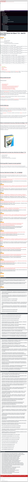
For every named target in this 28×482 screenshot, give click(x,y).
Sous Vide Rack (5, 22)
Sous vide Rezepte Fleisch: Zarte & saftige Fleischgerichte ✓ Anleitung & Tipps (12, 453)
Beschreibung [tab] (3, 66)
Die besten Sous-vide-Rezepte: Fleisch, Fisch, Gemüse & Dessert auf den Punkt (13, 463)
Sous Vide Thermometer (6, 19)
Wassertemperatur (6, 91)
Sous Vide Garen (8, 71)
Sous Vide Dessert (5, 29)
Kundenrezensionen (4, 69)
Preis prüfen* (2, 37)
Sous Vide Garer (5, 16)
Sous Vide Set (4, 14)
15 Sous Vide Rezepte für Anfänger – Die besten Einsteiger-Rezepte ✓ (11, 460)
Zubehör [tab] (3, 68)
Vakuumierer (3, 96)
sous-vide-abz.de (2, 475)
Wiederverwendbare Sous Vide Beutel (8, 21)
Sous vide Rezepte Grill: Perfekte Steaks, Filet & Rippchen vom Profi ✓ (11, 455)
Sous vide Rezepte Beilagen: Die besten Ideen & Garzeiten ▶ (10, 459)
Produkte (7, 475)
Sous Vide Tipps (4, 13)
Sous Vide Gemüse (5, 26)
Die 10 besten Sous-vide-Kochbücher (7, 473)
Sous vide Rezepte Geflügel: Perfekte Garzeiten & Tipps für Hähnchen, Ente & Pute (13, 454)
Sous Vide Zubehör (4, 15)
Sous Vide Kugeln (5, 18)
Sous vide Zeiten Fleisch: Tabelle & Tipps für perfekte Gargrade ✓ (11, 461)
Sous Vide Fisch (5, 25)
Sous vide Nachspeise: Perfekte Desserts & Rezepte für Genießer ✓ (11, 456)
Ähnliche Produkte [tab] (4, 67)
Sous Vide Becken (5, 17)
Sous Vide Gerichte (4, 23)
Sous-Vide (3, 12)
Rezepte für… (3, 24)
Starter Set (17, 71)
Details (1, 183)
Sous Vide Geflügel (5, 28)
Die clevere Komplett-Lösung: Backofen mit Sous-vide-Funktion (10, 472)
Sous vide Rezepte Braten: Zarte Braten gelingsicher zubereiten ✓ (11, 458)
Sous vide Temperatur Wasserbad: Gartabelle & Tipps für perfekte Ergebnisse (12, 462)
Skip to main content (3, 0)
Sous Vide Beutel (5, 20)
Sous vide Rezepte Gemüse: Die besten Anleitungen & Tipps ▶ (10, 457)
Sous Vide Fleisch (5, 27)
